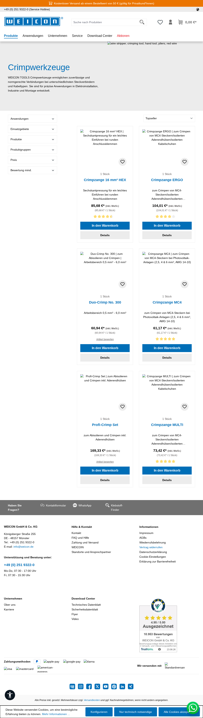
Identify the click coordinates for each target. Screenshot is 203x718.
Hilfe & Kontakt (82, 526)
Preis (14, 159)
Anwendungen (20, 118)
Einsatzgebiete (20, 129)
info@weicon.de (23, 546)
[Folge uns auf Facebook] (90, 686)
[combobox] (104, 22)
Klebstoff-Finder (117, 507)
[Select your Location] (197, 9)
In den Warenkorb (105, 225)
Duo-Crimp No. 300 (105, 302)
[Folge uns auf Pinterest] (115, 686)
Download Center (83, 598)
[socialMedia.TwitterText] (99, 686)
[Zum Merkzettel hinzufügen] (122, 162)
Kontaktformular (55, 505)
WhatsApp (85, 505)
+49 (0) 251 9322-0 (19, 565)
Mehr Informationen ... (56, 714)
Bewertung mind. (21, 170)
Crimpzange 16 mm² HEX (105, 180)
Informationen (148, 526)
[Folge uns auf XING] (130, 686)
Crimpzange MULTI (167, 425)
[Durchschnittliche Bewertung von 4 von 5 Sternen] (167, 217)
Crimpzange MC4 (167, 302)
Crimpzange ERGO (167, 180)
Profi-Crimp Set (105, 425)
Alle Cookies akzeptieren (179, 711)
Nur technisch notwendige (135, 711)
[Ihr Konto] (170, 22)
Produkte (16, 139)
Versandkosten (92, 700)
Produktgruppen (21, 149)
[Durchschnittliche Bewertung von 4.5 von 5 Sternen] (105, 217)
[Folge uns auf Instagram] (82, 686)
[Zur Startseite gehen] (33, 21)
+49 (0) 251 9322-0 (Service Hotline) (27, 9)
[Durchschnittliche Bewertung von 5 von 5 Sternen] (167, 339)
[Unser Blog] (74, 686)
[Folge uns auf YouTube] (107, 686)
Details (105, 235)
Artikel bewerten (105, 339)
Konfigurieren (99, 711)
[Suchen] (142, 22)
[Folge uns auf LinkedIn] (124, 686)
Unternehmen (13, 598)
